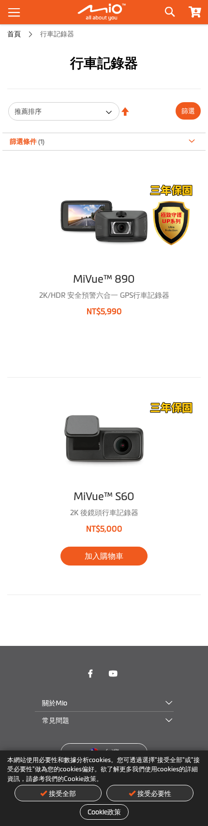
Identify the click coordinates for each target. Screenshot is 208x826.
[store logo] (104, 12)
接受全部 (62, 793)
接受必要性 (154, 793)
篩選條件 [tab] (24, 141)
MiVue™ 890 (104, 279)
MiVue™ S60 (104, 496)
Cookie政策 (104, 812)
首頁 (14, 34)
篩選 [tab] (188, 111)
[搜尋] (169, 9)
